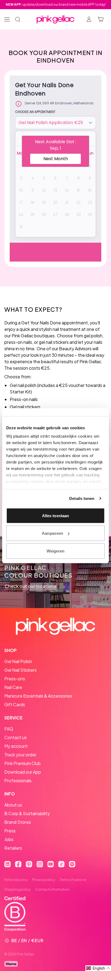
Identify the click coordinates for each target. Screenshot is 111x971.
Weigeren (56, 550)
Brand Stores (17, 822)
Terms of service (73, 879)
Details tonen (81, 498)
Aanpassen (52, 533)
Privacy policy (43, 879)
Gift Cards (14, 704)
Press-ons (14, 678)
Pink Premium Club (22, 763)
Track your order (20, 754)
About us (13, 805)
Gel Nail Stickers (20, 670)
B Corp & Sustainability (27, 813)
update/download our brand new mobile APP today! (56, 4)
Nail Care (13, 687)
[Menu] (7, 19)
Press (10, 830)
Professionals (18, 780)
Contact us (15, 737)
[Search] (17, 19)
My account (16, 746)
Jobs (8, 839)
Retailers (13, 848)
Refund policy (16, 879)
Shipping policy (17, 889)
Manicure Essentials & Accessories (38, 696)
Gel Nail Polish (18, 661)
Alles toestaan (55, 515)
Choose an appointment (35, 111)
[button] (98, 968)
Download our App (22, 772)
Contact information (52, 889)
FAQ (8, 729)
